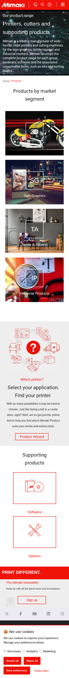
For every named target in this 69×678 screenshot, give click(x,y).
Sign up (32, 600)
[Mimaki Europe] (7, 614)
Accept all (12, 660)
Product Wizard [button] (32, 437)
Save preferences (16, 670)
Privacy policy (41, 670)
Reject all (32, 660)
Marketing (49, 651)
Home (6, 81)
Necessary (14, 651)
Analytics (32, 651)
